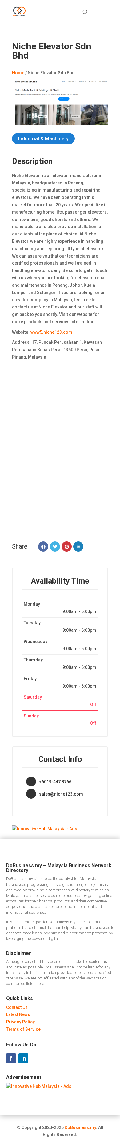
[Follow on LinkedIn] (23, 1058)
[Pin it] (67, 546)
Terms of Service (23, 1029)
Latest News (18, 1014)
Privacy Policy (20, 1021)
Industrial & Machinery (43, 139)
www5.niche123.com (51, 332)
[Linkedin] (78, 546)
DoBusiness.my (80, 1127)
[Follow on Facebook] (11, 1058)
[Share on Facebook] (43, 546)
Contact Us (17, 1007)
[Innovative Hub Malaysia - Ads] (44, 828)
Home (18, 72)
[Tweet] (55, 546)
